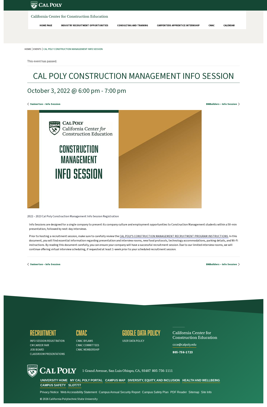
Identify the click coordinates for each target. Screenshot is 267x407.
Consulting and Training (132, 25)
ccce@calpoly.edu (184, 344)
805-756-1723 (183, 352)
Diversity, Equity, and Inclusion (154, 380)
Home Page (46, 25)
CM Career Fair (39, 345)
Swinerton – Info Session (45, 104)
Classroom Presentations (47, 354)
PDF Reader (178, 392)
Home (28, 49)
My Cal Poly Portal (86, 380)
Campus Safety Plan (155, 392)
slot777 (74, 385)
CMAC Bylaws (84, 341)
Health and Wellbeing (201, 380)
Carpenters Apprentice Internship (178, 25)
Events (37, 49)
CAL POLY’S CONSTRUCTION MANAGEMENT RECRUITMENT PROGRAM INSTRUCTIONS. (174, 236)
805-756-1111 (162, 371)
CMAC (212, 25)
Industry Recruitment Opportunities (84, 25)
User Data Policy (133, 341)
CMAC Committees (87, 345)
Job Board (37, 350)
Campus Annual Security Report (119, 392)
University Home (54, 380)
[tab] (50, 333)
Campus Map (115, 380)
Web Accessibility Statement (78, 392)
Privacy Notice (49, 392)
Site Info (206, 392)
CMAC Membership (87, 350)
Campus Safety (53, 385)
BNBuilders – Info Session (221, 104)
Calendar (229, 25)
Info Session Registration (47, 341)
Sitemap (194, 392)
